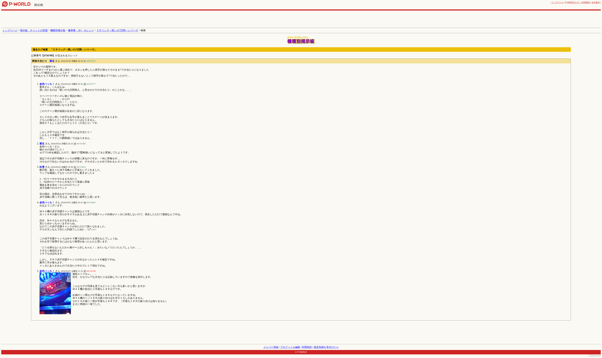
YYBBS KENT (594, 355)
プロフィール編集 (290, 347)
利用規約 (307, 347)
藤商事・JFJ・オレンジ (81, 30)
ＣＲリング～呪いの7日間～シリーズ (117, 30)
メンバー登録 (270, 347)
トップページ (558, 2)
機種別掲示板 (57, 30)
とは (572, 2)
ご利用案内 (585, 2)
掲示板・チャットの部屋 (34, 30)
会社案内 (596, 2)
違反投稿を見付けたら (326, 347)
